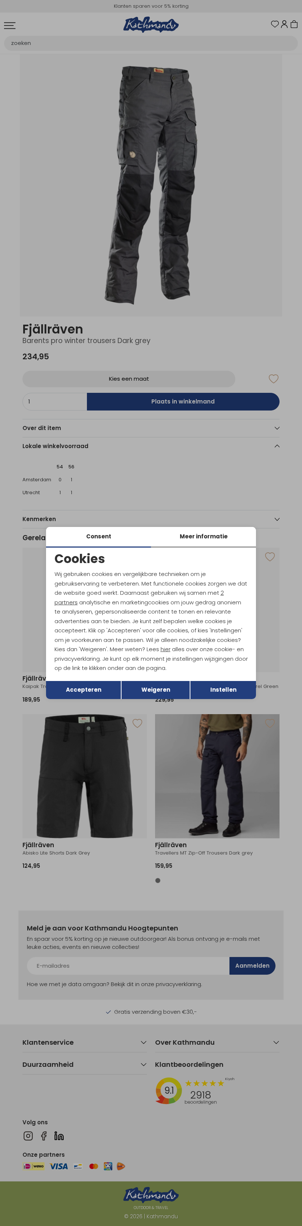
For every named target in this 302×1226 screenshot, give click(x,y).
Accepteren (83, 690)
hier (166, 649)
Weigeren (155, 690)
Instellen (223, 690)
